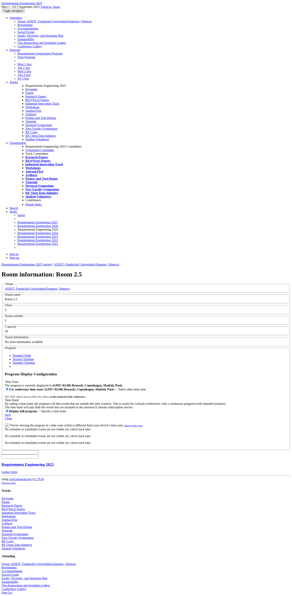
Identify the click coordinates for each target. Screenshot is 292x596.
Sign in (14, 254)
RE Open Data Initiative (40, 135)
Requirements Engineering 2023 (37, 236)
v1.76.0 (38, 479)
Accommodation (27, 28)
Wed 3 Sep (24, 71)
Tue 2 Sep (23, 68)
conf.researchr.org (20, 479)
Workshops (32, 107)
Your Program (26, 57)
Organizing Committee (39, 150)
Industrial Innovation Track (42, 103)
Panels (29, 93)
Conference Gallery (29, 46)
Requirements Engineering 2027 (37, 222)
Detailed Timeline (24, 362)
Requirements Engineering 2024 (37, 233)
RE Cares (31, 132)
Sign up (14, 257)
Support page (9, 482)
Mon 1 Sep (24, 64)
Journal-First (33, 110)
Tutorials (30, 121)
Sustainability (25, 39)
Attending (16, 17)
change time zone (133, 425)
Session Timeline (23, 359)
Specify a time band (53, 411)
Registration (25, 25)
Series (21, 215)
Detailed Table (22, 355)
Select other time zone (132, 389)
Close (8, 418)
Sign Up (7, 592)
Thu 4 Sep (24, 75)
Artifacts (30, 114)
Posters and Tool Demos (40, 118)
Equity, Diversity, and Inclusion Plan (40, 35)
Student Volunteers (37, 139)
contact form (9, 472)
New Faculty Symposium (41, 128)
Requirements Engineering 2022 (37, 240)
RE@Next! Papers (37, 100)
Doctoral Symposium (38, 125)
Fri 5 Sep (23, 78)
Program (15, 50)
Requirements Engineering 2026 (37, 226)
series (47, 264)
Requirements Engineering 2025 (22, 264)
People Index (33, 204)
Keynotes (31, 89)
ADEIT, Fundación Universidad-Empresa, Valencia (86, 264)
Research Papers (35, 96)
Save (8, 414)
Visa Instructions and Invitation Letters (41, 42)
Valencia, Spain (50, 7)
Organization (18, 143)
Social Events (26, 32)
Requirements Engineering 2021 (37, 243)
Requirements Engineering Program (39, 53)
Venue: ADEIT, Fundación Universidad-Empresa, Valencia (54, 21)
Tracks (14, 82)
